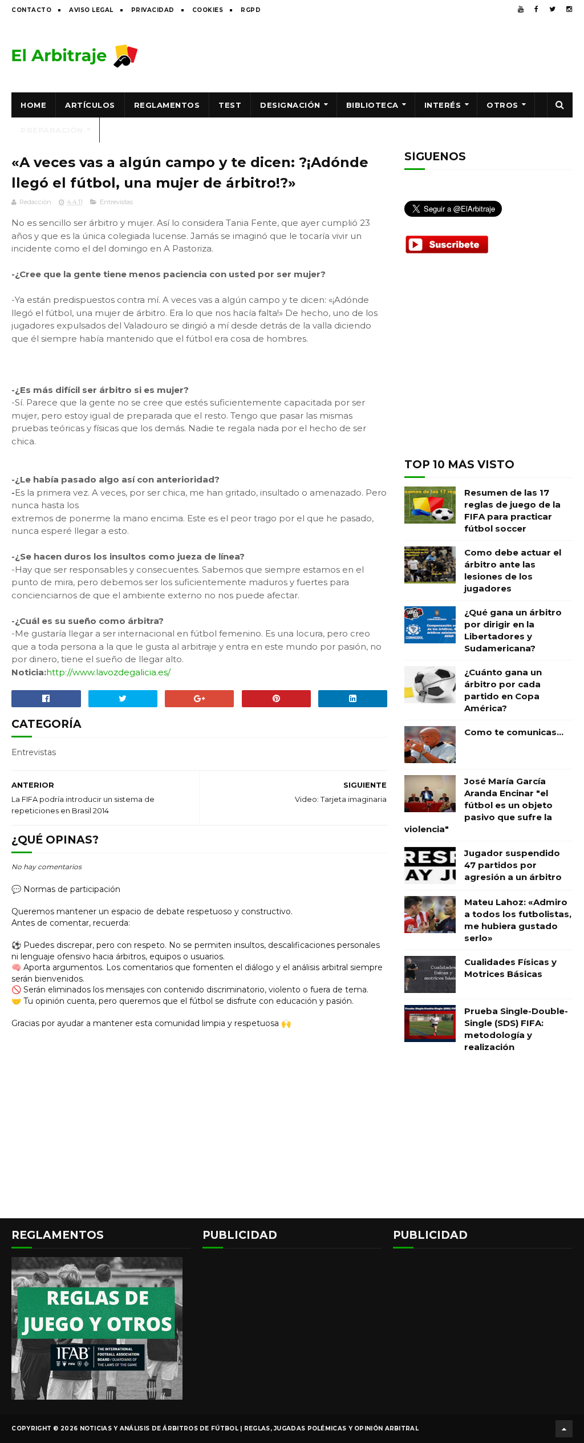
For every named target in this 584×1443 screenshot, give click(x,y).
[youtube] (521, 9)
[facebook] (536, 9)
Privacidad (153, 10)
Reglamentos (167, 105)
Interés (442, 105)
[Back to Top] (564, 1428)
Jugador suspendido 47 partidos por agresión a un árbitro (513, 865)
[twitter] (552, 9)
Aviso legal (91, 10)
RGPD (251, 10)
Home (33, 105)
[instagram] (569, 9)
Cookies (208, 10)
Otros (502, 105)
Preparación (52, 130)
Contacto (31, 10)
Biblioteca (372, 105)
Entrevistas (116, 202)
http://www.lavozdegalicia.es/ (108, 672)
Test (229, 105)
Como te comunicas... (513, 732)
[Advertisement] (365, 55)
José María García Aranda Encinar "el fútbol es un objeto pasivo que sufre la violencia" (478, 805)
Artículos (90, 105)
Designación (290, 105)
